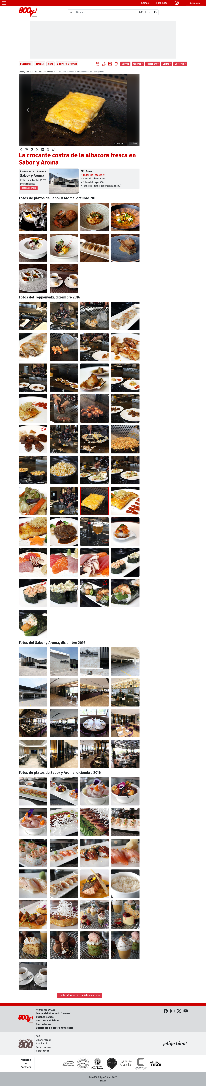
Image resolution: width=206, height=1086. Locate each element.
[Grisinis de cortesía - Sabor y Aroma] (33, 791)
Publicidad (162, 3)
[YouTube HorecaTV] (186, 1011)
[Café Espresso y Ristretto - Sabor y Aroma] (33, 976)
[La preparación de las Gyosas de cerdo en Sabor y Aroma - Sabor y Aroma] (94, 316)
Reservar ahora (28, 188)
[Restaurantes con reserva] (116, 64)
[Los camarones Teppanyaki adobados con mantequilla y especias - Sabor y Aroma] (125, 347)
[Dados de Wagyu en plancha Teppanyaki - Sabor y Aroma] (63, 408)
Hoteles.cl (41, 1043)
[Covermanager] (141, 1063)
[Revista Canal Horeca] (68, 1063)
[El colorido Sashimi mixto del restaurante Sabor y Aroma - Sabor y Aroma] (33, 562)
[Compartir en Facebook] (32, 149)
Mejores (137, 64)
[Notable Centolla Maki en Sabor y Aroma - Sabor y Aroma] (125, 822)
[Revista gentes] (126, 1063)
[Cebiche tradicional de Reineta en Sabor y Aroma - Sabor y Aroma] (94, 791)
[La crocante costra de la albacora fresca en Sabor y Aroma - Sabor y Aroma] (94, 501)
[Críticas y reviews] (110, 64)
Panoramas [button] (26, 64)
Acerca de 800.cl (45, 1009)
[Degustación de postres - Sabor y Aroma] (94, 914)
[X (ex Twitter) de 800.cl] (179, 1011)
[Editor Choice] (97, 64)
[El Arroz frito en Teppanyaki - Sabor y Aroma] (125, 439)
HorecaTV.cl (42, 1050)
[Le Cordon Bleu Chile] (97, 1063)
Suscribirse (195, 3)
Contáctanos (43, 1024)
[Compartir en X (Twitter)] (37, 149)
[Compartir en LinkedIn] (43, 149)
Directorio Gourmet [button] (67, 64)
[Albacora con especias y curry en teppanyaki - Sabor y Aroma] (63, 501)
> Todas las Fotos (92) (93, 175)
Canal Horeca (43, 1047)
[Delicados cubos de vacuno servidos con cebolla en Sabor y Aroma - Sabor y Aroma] (125, 408)
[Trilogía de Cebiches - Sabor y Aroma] (63, 791)
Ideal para (152, 64)
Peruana (41, 171)
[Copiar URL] (53, 149)
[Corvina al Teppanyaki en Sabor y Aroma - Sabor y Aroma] (125, 378)
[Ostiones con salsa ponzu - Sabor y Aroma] (33, 378)
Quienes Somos (45, 1017)
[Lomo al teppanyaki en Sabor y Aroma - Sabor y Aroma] (63, 531)
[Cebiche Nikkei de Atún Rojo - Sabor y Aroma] (125, 791)
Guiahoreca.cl (43, 1039)
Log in (103, 1081)
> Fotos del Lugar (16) (92, 182)
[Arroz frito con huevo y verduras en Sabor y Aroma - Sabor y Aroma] (94, 439)
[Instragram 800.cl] (177, 3)
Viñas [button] (50, 64)
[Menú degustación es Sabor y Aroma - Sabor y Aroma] (33, 217)
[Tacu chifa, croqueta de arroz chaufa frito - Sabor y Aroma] (63, 914)
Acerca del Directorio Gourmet (53, 1013)
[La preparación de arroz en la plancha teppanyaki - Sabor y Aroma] (63, 439)
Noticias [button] (39, 64)
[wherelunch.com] (155, 1063)
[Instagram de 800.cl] (172, 1011)
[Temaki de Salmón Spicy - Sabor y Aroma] (94, 593)
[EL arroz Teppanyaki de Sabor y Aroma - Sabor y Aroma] (63, 470)
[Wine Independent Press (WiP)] (112, 1063)
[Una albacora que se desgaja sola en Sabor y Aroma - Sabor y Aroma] (125, 501)
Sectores (179, 64)
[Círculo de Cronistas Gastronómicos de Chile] (83, 1063)
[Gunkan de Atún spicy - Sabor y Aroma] (125, 562)
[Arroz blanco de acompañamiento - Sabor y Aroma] (125, 883)
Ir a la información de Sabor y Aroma (79, 995)
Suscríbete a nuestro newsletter (54, 1027)
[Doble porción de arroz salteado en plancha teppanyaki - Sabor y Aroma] (33, 470)
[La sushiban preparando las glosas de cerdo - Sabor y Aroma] (63, 316)
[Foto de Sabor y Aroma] (63, 217)
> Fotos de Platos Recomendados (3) (101, 185)
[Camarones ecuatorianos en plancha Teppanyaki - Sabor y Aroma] (63, 347)
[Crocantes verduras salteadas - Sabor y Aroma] (94, 470)
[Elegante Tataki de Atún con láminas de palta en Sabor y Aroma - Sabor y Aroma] (63, 822)
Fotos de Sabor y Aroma (43, 72)
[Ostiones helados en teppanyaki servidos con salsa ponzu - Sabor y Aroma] (63, 378)
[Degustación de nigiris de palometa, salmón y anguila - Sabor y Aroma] (63, 853)
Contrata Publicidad (47, 1020)
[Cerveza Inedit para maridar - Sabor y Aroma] (94, 531)
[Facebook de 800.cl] (166, 1011)
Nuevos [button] (125, 64)
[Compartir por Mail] (26, 149)
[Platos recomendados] (103, 64)
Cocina (166, 64)
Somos (145, 3)
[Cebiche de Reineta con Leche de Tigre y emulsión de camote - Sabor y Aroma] (33, 822)
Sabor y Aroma (25, 72)
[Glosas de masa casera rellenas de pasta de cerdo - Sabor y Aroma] (63, 883)
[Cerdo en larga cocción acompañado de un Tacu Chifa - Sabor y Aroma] (33, 914)
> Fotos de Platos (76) (93, 178)
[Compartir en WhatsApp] (48, 149)
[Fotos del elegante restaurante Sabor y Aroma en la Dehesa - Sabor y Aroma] (33, 661)
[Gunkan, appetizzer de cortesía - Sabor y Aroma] (125, 531)
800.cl (39, 1036)
